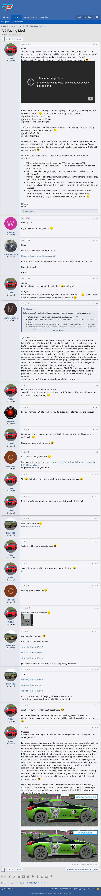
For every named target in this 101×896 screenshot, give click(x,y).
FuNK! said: (27, 309)
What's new (29, 17)
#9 (97, 452)
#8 (97, 430)
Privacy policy (79, 889)
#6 (97, 385)
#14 (96, 563)
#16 (96, 608)
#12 (96, 519)
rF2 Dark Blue (9, 889)
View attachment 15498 (32, 652)
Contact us (54, 889)
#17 (96, 631)
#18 (96, 670)
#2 (97, 218)
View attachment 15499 (32, 658)
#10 (96, 474)
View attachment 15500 (32, 679)
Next (18, 39)
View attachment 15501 (32, 685)
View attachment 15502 (32, 690)
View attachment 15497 (32, 647)
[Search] (97, 17)
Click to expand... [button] (59, 330)
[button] (36, 17)
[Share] (93, 44)
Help (88, 889)
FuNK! (5, 34)
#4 (97, 278)
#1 (97, 44)
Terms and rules (66, 889)
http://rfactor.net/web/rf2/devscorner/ (38, 256)
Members (44, 17)
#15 (96, 586)
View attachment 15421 (32, 526)
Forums (16, 17)
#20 (96, 727)
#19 (96, 705)
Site (93, 889)
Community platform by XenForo (50, 894)
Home (6, 17)
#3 (97, 240)
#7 (97, 407)
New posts (5, 21)
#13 (96, 541)
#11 (96, 496)
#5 (97, 304)
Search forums (17, 21)
